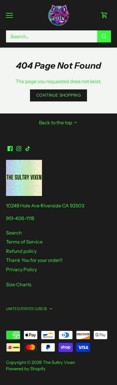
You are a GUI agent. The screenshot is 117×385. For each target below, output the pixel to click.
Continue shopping (58, 95)
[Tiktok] (27, 148)
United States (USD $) (26, 308)
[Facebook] (10, 148)
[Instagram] (18, 148)
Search (14, 233)
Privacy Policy (21, 269)
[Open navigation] (9, 15)
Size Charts (19, 284)
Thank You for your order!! (34, 260)
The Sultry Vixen (59, 362)
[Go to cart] (104, 15)
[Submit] (104, 36)
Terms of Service (24, 242)
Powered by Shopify (26, 368)
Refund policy (21, 251)
